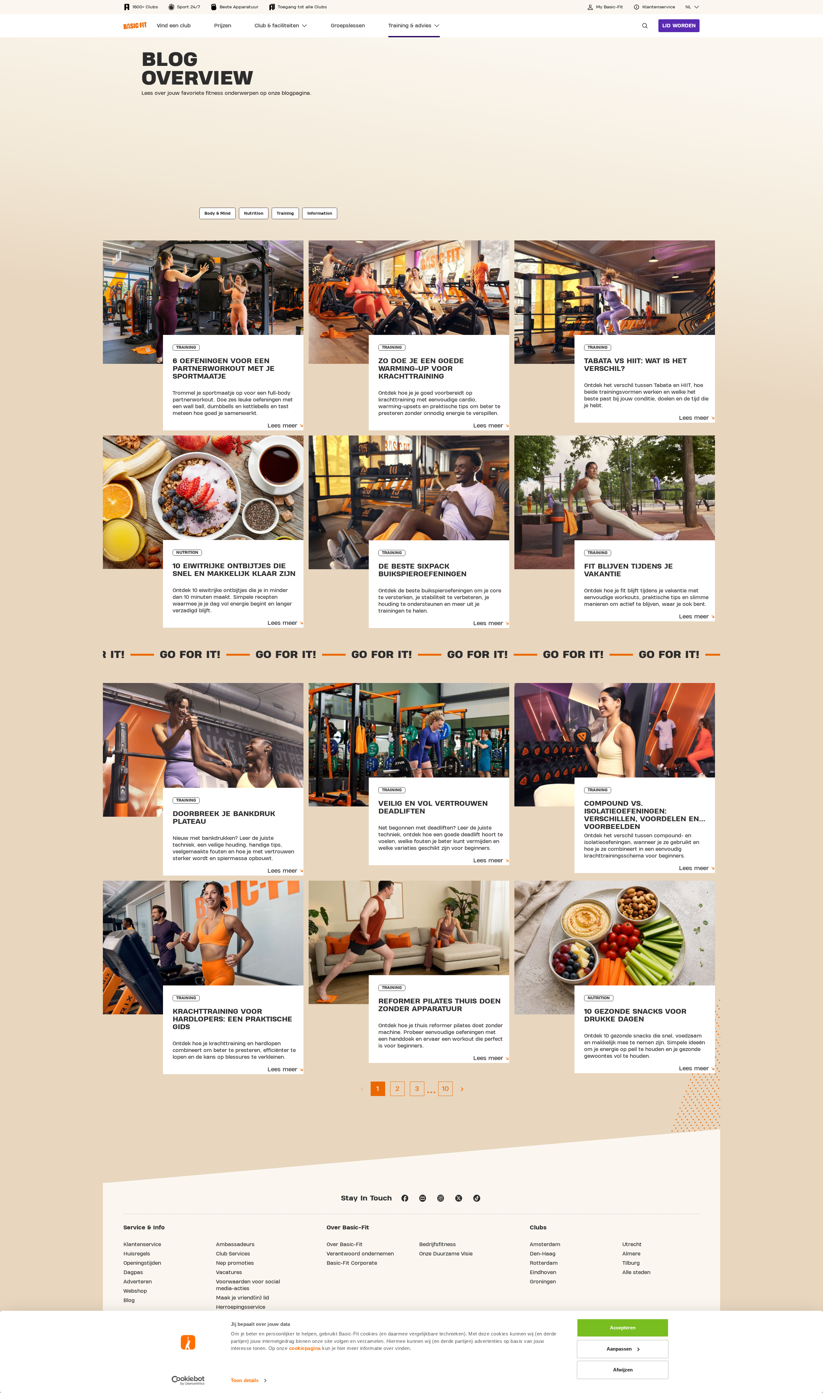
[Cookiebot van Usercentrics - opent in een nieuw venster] (188, 1380)
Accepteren (623, 1327)
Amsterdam (545, 1244)
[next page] (462, 1089)
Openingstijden (142, 1263)
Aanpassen (619, 1349)
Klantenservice (142, 1244)
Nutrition (253, 213)
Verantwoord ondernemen (360, 1253)
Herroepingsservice (240, 1307)
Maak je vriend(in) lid (242, 1297)
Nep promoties (235, 1263)
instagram (441, 1198)
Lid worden (679, 25)
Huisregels (136, 1253)
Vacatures (229, 1272)
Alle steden (636, 1272)
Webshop (135, 1291)
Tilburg (631, 1263)
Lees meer (282, 426)
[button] (692, 7)
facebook (405, 1198)
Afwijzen (623, 1369)
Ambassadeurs (235, 1244)
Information (319, 213)
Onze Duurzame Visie (446, 1253)
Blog (129, 1300)
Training (285, 213)
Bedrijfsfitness (437, 1244)
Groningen (543, 1281)
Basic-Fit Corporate (352, 1263)
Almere (631, 1253)
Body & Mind (217, 213)
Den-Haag (543, 1253)
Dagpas (133, 1272)
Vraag (643, 26)
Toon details (244, 1380)
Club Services (233, 1253)
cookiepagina (305, 1348)
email (423, 1198)
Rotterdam (544, 1263)
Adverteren (137, 1281)
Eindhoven (543, 1272)
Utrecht (632, 1244)
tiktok (477, 1198)
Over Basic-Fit (345, 1244)
